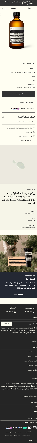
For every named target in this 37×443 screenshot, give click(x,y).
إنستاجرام (34, 402)
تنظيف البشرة (26, 63)
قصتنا (35, 347)
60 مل (33, 80)
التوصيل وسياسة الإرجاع (30, 361)
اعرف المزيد (5, 389)
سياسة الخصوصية (26, 435)
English (14, 9)
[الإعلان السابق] (33, 3)
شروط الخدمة (9, 432)
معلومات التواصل (32, 352)
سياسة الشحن (17, 435)
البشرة (33, 63)
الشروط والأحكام (32, 370)
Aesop (24, 432)
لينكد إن (34, 407)
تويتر (35, 411)
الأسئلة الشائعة (32, 356)
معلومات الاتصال (8, 435)
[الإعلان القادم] (4, 3)
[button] (9, 8)
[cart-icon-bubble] (5, 8)
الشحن (27, 87)
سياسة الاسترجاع (17, 432)
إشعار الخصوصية (32, 365)
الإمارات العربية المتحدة (27, 422)
